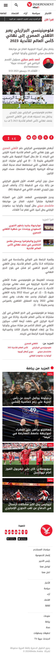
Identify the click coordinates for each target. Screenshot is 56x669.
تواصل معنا (45, 566)
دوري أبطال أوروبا (25, 351)
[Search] (16, 5)
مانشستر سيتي (45, 205)
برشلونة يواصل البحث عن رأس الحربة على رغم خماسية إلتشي (31, 400)
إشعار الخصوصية (42, 555)
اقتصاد (15, 13)
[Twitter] (23, 532)
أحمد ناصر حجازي (30, 59)
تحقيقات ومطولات (42, 633)
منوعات (47, 616)
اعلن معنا (46, 572)
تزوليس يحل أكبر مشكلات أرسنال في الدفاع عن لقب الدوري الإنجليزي (28, 506)
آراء (25, 13)
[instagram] (19, 532)
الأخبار (48, 13)
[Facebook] (26, 532)
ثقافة (47, 605)
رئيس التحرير (44, 561)
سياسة (36, 13)
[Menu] (5, 5)
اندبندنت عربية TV (42, 639)
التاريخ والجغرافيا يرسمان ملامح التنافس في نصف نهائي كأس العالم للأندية (24, 244)
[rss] (6, 532)
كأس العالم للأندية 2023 (18, 347)
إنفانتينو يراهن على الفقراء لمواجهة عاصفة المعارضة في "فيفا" (32, 433)
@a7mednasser (31, 66)
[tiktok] (9, 532)
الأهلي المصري (10, 148)
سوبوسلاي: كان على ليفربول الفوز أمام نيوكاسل (28, 471)
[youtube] (16, 532)
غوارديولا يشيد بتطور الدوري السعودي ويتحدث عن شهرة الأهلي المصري (21, 229)
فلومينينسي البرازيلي (41, 347)
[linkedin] (12, 532)
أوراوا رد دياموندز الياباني (40, 355)
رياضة (30, 368)
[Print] (28, 137)
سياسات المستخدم (41, 549)
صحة (48, 627)
